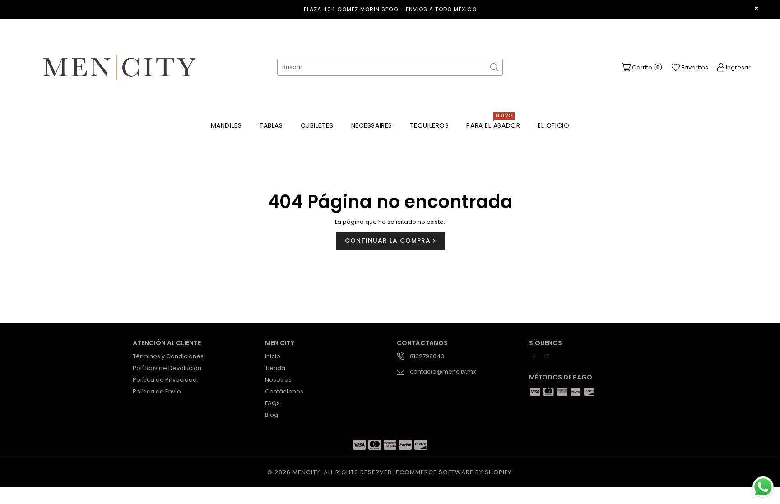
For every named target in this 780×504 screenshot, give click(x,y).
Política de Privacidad (165, 379)
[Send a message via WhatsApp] (763, 487)
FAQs (272, 403)
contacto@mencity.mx (443, 371)
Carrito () (646, 67)
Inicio (272, 356)
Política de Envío (157, 391)
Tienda (275, 368)
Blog (271, 415)
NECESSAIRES (371, 125)
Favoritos (694, 67)
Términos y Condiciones (168, 356)
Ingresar (737, 67)
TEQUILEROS (429, 125)
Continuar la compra (389, 240)
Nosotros (278, 379)
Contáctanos (284, 391)
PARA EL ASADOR (493, 123)
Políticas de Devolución (167, 368)
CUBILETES (317, 125)
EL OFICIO (553, 125)
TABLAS (271, 125)
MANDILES (226, 125)
